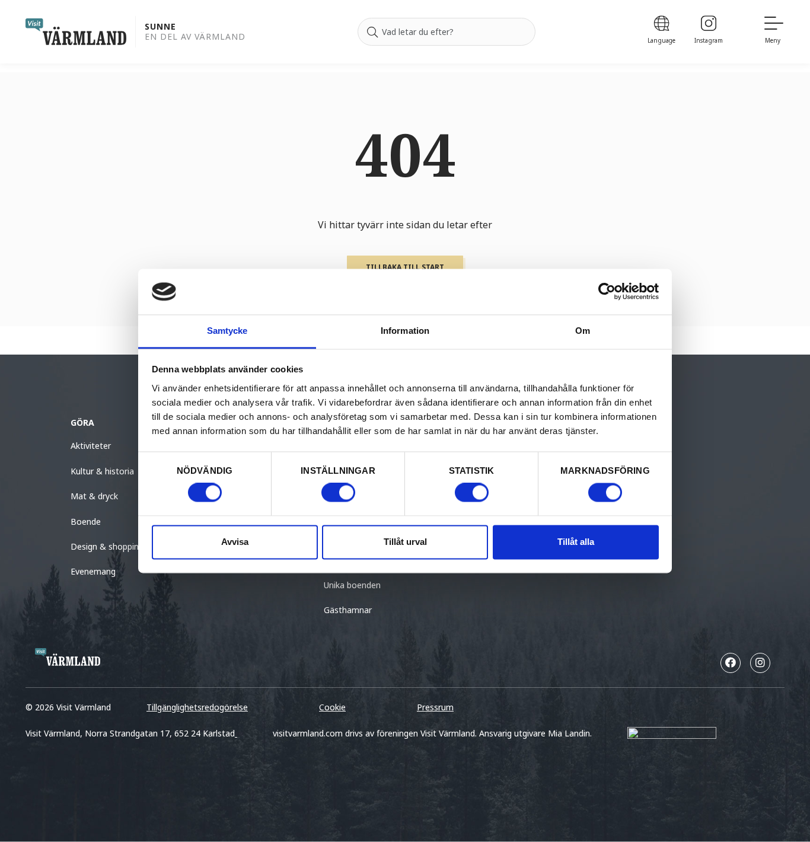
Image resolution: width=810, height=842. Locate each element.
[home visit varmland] (75, 31)
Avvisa (234, 542)
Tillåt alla (575, 542)
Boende (86, 521)
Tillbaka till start (405, 267)
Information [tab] (405, 331)
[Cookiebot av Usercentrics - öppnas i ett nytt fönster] (607, 292)
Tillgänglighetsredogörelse (197, 707)
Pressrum (435, 707)
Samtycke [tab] (227, 331)
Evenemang (93, 571)
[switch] (338, 492)
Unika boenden (352, 585)
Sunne (160, 27)
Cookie (332, 707)
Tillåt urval (405, 542)
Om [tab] (582, 331)
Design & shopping (107, 546)
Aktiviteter (91, 445)
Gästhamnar (348, 609)
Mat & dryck (94, 496)
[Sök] (372, 32)
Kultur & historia (102, 471)
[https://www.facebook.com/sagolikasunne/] (730, 663)
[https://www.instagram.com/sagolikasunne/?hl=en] (760, 663)
